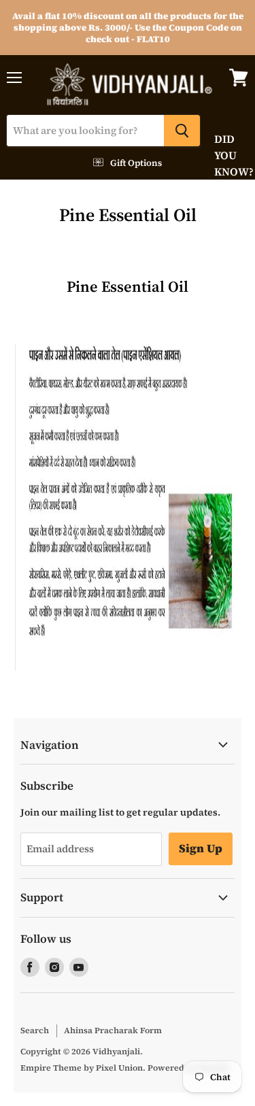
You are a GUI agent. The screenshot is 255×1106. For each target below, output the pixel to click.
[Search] (182, 130)
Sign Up (200, 848)
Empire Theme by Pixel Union (81, 1067)
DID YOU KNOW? (224, 155)
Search (34, 1030)
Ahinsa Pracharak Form (113, 1030)
